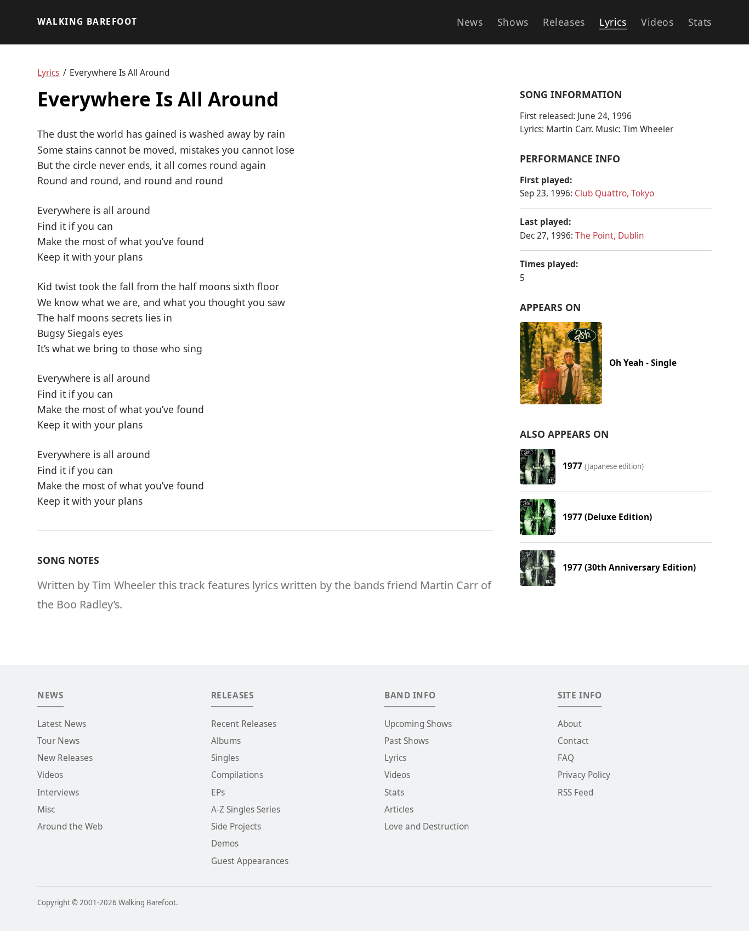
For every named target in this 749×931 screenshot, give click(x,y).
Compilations (237, 775)
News (470, 22)
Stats (700, 22)
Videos (657, 22)
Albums (226, 741)
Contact (573, 741)
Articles (398, 809)
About (570, 724)
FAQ (566, 758)
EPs (218, 792)
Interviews (58, 792)
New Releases (65, 758)
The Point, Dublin (609, 235)
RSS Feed (575, 792)
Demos (225, 843)
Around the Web (70, 826)
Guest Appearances (249, 861)
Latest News (61, 724)
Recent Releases (243, 724)
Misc (46, 809)
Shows (513, 22)
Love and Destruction (426, 826)
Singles (225, 758)
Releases (564, 22)
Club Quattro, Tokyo (614, 193)
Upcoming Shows (418, 724)
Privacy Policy (584, 775)
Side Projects (236, 826)
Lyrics (612, 22)
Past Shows (406, 741)
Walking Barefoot (87, 21)
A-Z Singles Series (245, 809)
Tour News (58, 741)
